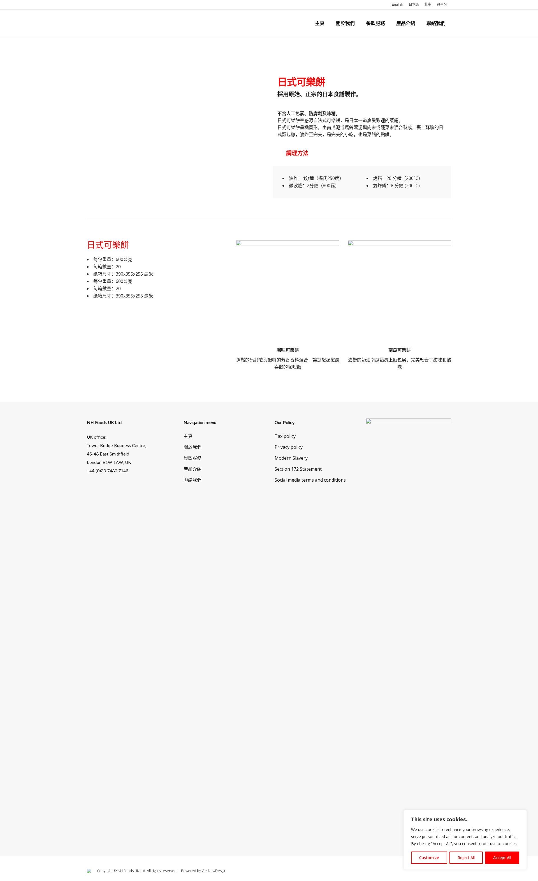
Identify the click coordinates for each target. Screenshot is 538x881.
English (397, 4)
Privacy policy (289, 447)
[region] (465, 840)
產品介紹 (192, 469)
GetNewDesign (214, 870)
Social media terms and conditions (310, 480)
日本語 (414, 4)
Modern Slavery (291, 458)
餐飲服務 (192, 458)
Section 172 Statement (298, 469)
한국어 (442, 4)
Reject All (466, 857)
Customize (429, 857)
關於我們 (192, 447)
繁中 (428, 4)
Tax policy (285, 436)
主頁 (188, 436)
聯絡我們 (192, 480)
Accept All (502, 857)
